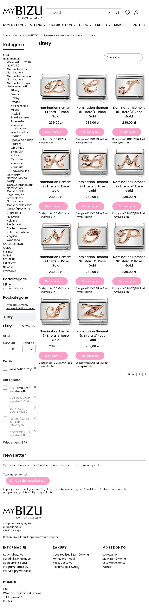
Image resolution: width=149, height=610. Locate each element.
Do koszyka (53, 132)
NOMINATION (32, 35)
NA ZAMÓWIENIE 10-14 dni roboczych (20, 422)
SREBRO (8, 252)
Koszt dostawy (62, 563)
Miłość (15, 110)
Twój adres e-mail (15, 474)
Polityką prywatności (41, 492)
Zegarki (12, 236)
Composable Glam (20, 205)
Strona (132, 374)
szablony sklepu (16, 537)
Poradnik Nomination (17, 559)
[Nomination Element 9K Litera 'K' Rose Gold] (55, 163)
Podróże (16, 144)
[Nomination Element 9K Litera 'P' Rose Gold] (129, 237)
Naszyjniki (13, 217)
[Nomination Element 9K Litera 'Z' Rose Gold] (92, 312)
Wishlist (107, 567)
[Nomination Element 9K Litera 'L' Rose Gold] (92, 163)
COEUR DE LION (13, 244)
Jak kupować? (12, 597)
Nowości (8, 267)
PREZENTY (9, 263)
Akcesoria (13, 240)
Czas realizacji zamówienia (71, 555)
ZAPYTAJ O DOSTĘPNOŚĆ (19, 410)
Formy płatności (64, 559)
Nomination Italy (21, 369)
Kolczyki (12, 221)
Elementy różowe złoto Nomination (64, 35)
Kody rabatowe (13, 555)
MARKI (7, 255)
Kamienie (17, 163)
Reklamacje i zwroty (66, 567)
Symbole (17, 152)
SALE (6, 55)
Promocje (9, 271)
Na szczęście (19, 106)
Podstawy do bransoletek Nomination (15, 198)
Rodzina (16, 136)
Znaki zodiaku (20, 117)
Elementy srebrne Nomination (19, 77)
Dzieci (15, 94)
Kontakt (8, 601)
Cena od (9, 342)
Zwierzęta (17, 121)
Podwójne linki (20, 171)
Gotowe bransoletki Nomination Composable (20, 188)
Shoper (53, 537)
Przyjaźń (16, 114)
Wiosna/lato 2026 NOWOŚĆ (19, 63)
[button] (117, 12)
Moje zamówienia (114, 559)
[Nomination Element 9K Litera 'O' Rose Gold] (92, 237)
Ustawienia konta (114, 563)
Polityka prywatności (17, 571)
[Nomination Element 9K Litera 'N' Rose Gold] (55, 237)
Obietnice (17, 148)
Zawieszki (17, 167)
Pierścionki (14, 224)
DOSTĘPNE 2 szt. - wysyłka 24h (21, 434)
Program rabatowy (15, 567)
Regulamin (47, 489)
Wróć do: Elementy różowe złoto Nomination (20, 306)
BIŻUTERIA (9, 259)
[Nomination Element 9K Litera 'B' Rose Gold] (55, 88)
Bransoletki (14, 213)
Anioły (15, 155)
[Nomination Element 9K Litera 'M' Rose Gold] (129, 163)
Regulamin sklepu (15, 563)
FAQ (6, 589)
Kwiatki (15, 102)
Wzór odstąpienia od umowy (22, 593)
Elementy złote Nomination (17, 70)
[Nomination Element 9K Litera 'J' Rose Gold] (129, 88)
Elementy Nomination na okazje (17, 178)
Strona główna (12, 35)
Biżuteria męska (17, 228)
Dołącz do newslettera (28, 480)
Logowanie (109, 555)
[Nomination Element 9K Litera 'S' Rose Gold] (55, 312)
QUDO (7, 248)
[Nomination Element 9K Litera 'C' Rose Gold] (92, 88)
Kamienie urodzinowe (18, 126)
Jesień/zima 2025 (19, 209)
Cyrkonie (17, 159)
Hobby (15, 98)
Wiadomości (19, 132)
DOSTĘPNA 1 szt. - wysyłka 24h (21, 390)
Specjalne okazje (22, 140)
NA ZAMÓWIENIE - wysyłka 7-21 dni (21, 400)
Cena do (28, 342)
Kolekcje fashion (18, 232)
